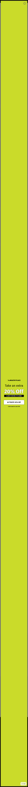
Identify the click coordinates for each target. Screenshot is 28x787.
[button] (14, 391)
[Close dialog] (25, 3)
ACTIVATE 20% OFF (14, 402)
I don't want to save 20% (14, 406)
